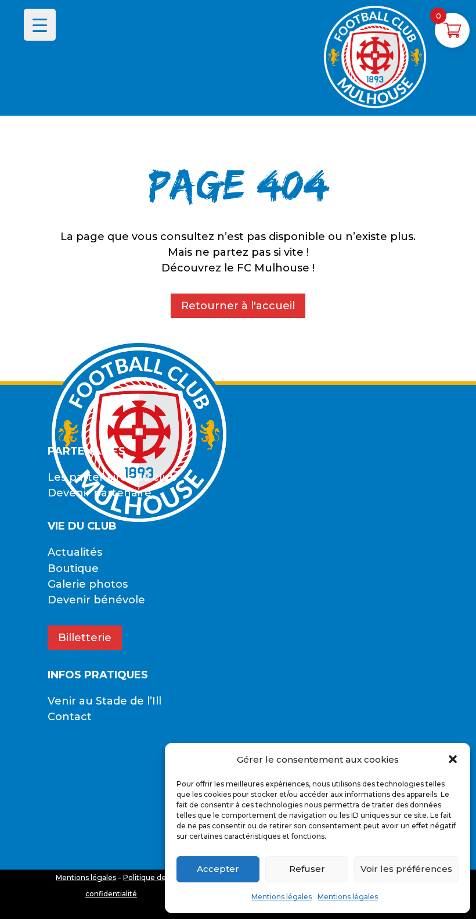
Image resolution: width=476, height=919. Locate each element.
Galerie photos (88, 584)
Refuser (307, 868)
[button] (453, 759)
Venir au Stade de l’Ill (104, 701)
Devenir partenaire (100, 493)
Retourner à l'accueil (238, 305)
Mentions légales (281, 896)
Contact (70, 716)
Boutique (73, 568)
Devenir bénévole (96, 599)
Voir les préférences (406, 868)
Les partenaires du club (112, 477)
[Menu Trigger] (40, 25)
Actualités (75, 552)
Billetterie (84, 637)
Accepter (218, 868)
